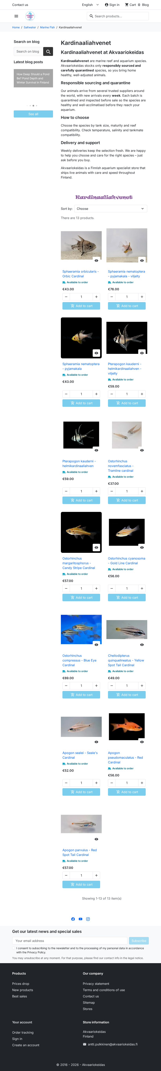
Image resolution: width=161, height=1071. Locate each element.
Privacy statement (96, 984)
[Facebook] (73, 918)
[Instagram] (88, 918)
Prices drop (20, 984)
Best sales (19, 996)
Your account (22, 1022)
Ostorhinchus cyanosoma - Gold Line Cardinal (126, 560)
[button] (30, 105)
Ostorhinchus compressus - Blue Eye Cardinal (79, 660)
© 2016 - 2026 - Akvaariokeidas (80, 1065)
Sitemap (89, 1002)
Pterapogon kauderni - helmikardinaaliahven (79, 463)
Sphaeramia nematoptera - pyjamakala (81, 366)
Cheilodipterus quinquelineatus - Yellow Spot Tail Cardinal (126, 660)
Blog (145, 5)
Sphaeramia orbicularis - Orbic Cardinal (80, 273)
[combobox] (118, 16)
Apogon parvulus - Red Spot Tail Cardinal (79, 852)
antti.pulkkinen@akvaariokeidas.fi (113, 1044)
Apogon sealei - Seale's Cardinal (80, 755)
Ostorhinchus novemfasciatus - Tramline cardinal (121, 466)
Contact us (20, 5)
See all (33, 114)
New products (22, 990)
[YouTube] (80, 918)
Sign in (17, 1039)
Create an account (25, 1045)
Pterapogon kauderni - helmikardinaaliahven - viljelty (124, 368)
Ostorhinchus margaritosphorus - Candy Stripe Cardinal (78, 563)
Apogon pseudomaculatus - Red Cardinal (125, 757)
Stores (87, 1009)
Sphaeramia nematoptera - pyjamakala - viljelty (126, 273)
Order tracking (23, 1032)
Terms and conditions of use (104, 990)
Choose (82, 209)
